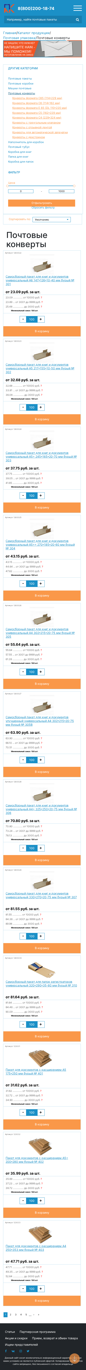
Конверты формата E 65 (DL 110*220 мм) (39, 107)
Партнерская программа (38, 1331)
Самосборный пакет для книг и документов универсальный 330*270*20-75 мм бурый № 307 (41, 895)
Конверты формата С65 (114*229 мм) (37, 98)
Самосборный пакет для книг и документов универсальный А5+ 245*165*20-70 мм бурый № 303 (41, 456)
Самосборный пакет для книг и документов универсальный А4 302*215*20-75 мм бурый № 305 (40, 632)
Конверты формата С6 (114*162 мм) (36, 103)
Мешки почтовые (20, 88)
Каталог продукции (34, 33)
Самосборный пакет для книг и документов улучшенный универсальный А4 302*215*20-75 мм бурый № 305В (40, 720)
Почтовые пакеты (20, 78)
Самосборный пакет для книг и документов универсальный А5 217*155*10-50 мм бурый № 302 (40, 368)
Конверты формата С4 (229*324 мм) (36, 117)
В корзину (42, 331)
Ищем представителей (21, 1344)
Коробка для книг (20, 151)
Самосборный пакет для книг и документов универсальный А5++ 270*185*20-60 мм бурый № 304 (40, 544)
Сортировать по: (20, 219)
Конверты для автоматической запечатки (40, 132)
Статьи (10, 1331)
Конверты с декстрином (28, 137)
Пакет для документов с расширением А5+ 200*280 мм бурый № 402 (37, 1159)
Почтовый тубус (19, 146)
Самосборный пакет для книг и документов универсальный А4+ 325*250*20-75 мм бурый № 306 (41, 809)
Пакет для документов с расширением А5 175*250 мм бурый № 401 (36, 1071)
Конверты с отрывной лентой (32, 127)
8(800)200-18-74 (36, 8)
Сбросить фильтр (43, 207)
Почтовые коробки (20, 83)
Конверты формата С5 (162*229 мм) (36, 112)
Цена (11, 182)
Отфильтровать (42, 203)
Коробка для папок (21, 161)
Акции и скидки (16, 1338)
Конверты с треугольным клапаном (36, 122)
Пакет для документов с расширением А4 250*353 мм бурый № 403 (36, 1247)
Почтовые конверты (21, 93)
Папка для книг (18, 156)
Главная (9, 33)
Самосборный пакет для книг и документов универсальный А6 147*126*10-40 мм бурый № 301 (40, 280)
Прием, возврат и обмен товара (55, 1338)
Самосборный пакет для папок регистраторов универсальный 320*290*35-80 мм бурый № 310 (41, 983)
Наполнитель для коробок (26, 142)
